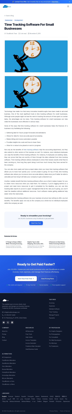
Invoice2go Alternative (8, 375)
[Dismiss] (69, 2)
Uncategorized (18, 20)
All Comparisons (6, 357)
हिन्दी (14, 399)
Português (31, 396)
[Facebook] (3, 322)
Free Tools (29, 334)
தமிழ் (21, 399)
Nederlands (44, 396)
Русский (27, 399)
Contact (4, 340)
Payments (52, 318)
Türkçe (39, 399)
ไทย (66, 399)
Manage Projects (54, 315)
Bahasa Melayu (26, 401)
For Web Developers (55, 340)
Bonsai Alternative (7, 369)
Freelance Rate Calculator (33, 346)
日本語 (51, 396)
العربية (9, 399)
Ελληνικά (58, 401)
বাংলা (18, 399)
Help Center (29, 337)
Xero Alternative (7, 366)
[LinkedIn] (12, 322)
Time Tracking (53, 312)
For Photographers (54, 334)
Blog (3, 337)
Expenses (52, 306)
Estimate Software (54, 309)
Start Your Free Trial (25, 279)
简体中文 (57, 396)
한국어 (4, 399)
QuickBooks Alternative (9, 363)
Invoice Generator (31, 343)
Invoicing (51, 303)
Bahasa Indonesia (15, 401)
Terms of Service (65, 411)
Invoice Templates (31, 340)
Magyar (45, 401)
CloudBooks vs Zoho (8, 381)
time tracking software (31, 150)
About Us (4, 331)
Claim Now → (55, 1)
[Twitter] (7, 322)
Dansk (51, 399)
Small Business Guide (32, 349)
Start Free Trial (36, 223)
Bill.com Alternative (7, 378)
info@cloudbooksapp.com (12, 312)
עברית (33, 401)
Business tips (8, 20)
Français (10, 396)
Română (51, 401)
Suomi (61, 399)
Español (23, 396)
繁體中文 (64, 396)
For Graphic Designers (55, 331)
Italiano (37, 396)
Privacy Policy (54, 411)
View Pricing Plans (47, 279)
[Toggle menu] (68, 6)
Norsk (56, 399)
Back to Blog (10, 15)
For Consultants (53, 337)
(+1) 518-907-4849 (9, 315)
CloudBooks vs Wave (8, 384)
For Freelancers (53, 346)
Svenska (45, 399)
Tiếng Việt (5, 401)
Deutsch (17, 396)
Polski (33, 399)
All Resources (30, 331)
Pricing (4, 334)
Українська (66, 401)
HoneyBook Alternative (9, 372)
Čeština (39, 401)
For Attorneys (53, 343)
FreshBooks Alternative (9, 360)
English (4, 396)
